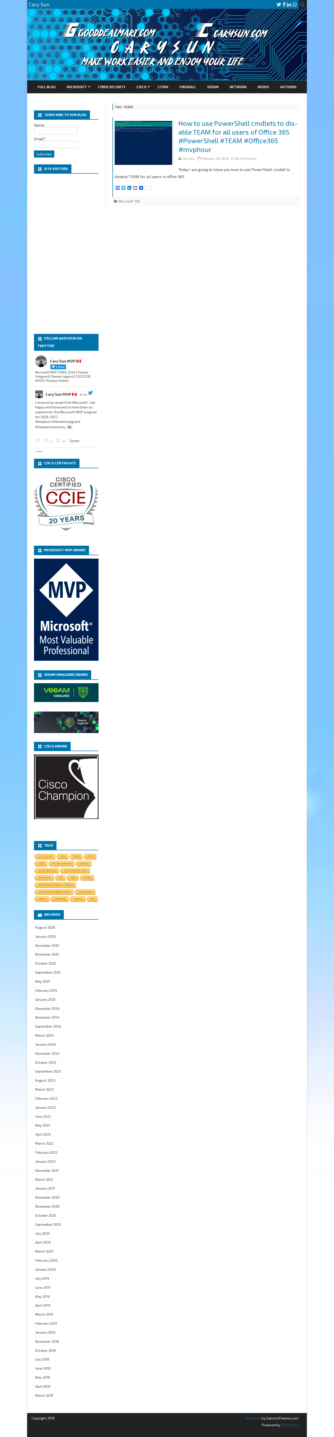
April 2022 (43, 1134)
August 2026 (45, 927)
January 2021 (45, 1188)
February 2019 (46, 1323)
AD (61, 877)
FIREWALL (187, 87)
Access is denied (62, 863)
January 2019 (45, 1332)
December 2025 (47, 945)
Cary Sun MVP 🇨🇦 (61, 394)
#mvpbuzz (43, 421)
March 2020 (44, 1251)
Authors (288, 87)
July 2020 (42, 1233)
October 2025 (45, 963)
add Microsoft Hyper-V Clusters (56, 884)
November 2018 (47, 1341)
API (93, 898)
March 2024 (44, 1035)
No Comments (246, 158)
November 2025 (47, 954)
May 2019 (42, 1296)
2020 (42, 863)
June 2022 (43, 1116)
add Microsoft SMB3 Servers (55, 891)
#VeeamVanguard (66, 421)
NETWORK (238, 87)
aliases (42, 898)
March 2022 (44, 1143)
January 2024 (45, 1044)
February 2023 (46, 1098)
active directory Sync (75, 870)
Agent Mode (86, 891)
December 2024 (47, 1008)
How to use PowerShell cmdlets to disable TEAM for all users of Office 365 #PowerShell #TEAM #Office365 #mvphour (238, 136)
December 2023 (47, 1053)
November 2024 (47, 1017)
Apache (78, 898)
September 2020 (48, 1224)
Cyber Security (111, 87)
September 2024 (48, 1026)
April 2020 (43, 1242)
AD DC (87, 877)
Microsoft (77, 87)
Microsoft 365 (129, 201)
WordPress (289, 1425)
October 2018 (45, 1350)
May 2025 (42, 981)
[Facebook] (284, 4)
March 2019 (44, 1314)
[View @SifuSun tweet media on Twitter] (69, 427)
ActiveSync (45, 877)
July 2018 (42, 1359)
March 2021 (44, 1179)
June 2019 (42, 1287)
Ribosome (253, 1418)
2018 (77, 856)
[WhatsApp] (294, 4)
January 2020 (45, 1269)
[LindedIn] (289, 4)
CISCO (141, 87)
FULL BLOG (47, 87)
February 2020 (46, 1260)
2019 (91, 856)
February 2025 (46, 990)
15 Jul (83, 394)
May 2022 (42, 1125)
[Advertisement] (66, 254)
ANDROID (60, 898)
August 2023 (45, 1080)
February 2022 (46, 1152)
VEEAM (213, 87)
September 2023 (48, 1071)
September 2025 (48, 972)
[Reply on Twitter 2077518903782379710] (38, 440)
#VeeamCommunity (50, 427)
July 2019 (42, 1278)
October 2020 (45, 1215)
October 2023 (45, 1062)
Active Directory (47, 870)
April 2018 (42, 1386)
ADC (73, 877)
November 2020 (47, 1206)
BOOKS (263, 87)
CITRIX (162, 87)
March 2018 (44, 1395)
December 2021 (47, 1170)
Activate (84, 863)
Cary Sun (188, 158)
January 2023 (45, 1107)
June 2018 (42, 1368)
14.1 (63, 856)
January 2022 (45, 1161)
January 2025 (45, 999)
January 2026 (45, 936)
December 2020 (47, 1197)
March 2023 (44, 1089)
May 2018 (42, 1377)
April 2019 (42, 1305)
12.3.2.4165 (46, 856)
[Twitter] (279, 4)
